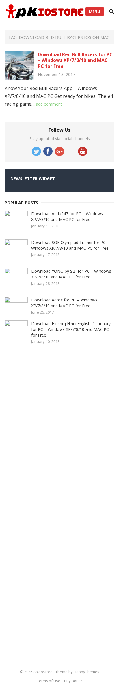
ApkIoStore (43, 671)
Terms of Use (48, 680)
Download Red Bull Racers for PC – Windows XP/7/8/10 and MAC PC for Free (75, 60)
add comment (49, 104)
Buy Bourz (73, 680)
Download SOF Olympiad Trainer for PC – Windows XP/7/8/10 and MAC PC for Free (70, 245)
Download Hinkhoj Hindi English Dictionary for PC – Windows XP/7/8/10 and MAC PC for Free (71, 329)
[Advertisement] (48, 502)
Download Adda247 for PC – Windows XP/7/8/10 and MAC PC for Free (67, 216)
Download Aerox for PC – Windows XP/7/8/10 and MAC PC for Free (64, 302)
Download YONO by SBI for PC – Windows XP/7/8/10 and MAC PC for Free (71, 274)
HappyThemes (86, 671)
